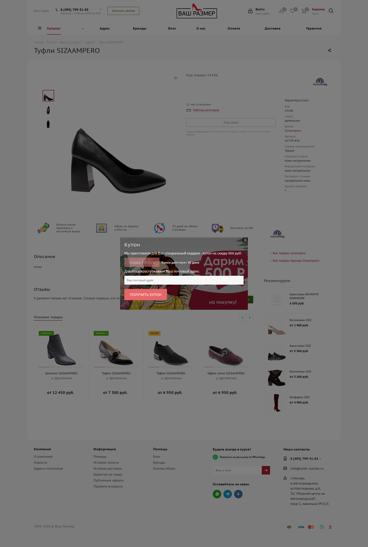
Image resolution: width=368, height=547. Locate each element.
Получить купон (145, 294)
